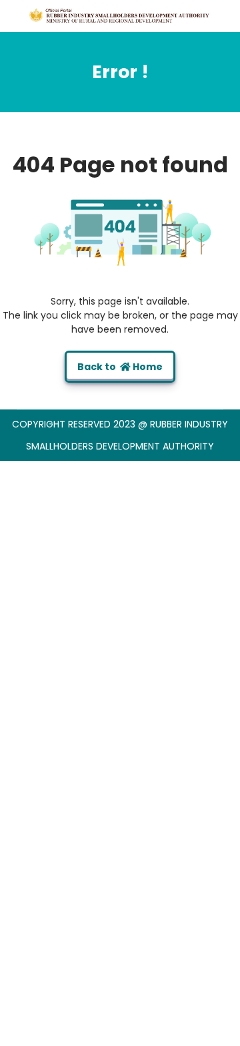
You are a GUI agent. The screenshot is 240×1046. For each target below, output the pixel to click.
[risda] (120, 15)
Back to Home (120, 366)
